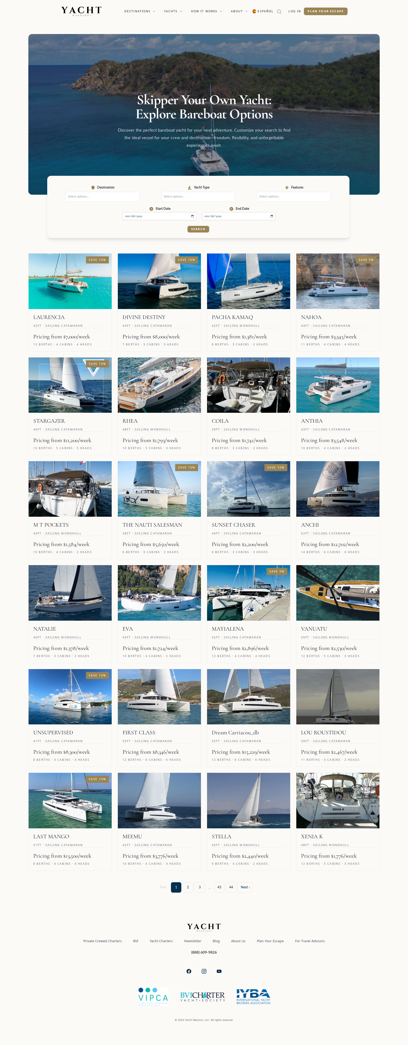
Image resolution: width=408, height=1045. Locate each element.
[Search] (281, 11)
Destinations (137, 11)
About (237, 11)
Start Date (163, 209)
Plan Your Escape (326, 11)
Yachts (171, 11)
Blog (216, 941)
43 (219, 887)
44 (231, 887)
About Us (238, 941)
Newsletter (192, 941)
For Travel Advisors (310, 941)
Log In (295, 11)
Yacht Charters (161, 941)
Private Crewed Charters (102, 941)
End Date (242, 209)
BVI (135, 941)
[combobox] (103, 197)
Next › (245, 887)
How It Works (204, 11)
